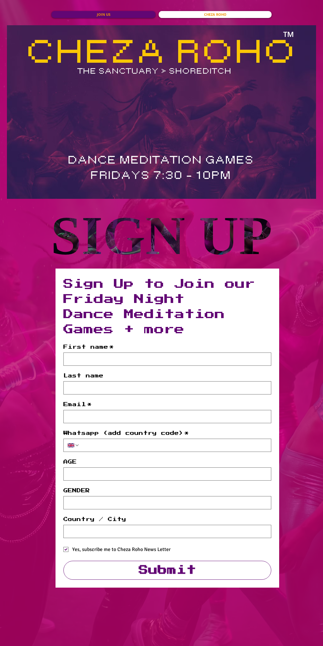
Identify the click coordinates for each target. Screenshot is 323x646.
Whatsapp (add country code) (126, 433)
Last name (83, 376)
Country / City (94, 519)
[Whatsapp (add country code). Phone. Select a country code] (73, 445)
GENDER (76, 491)
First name (88, 347)
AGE (70, 462)
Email (77, 404)
